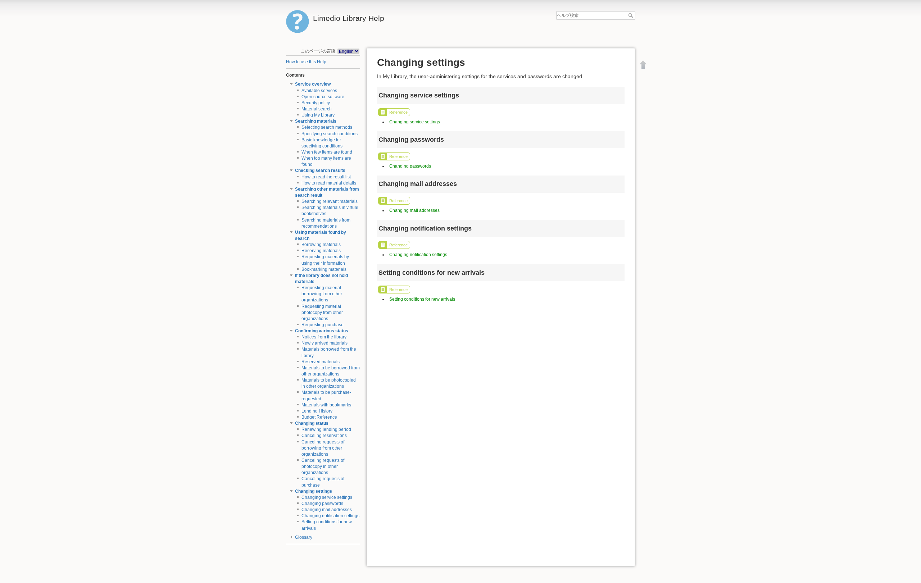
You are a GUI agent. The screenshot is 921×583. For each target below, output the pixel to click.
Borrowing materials (321, 244)
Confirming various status (321, 330)
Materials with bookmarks (326, 404)
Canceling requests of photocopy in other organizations (322, 466)
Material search (316, 108)
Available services (319, 90)
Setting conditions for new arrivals (422, 299)
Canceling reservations (324, 435)
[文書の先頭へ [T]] (643, 64)
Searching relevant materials (329, 201)
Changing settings (313, 491)
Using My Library (318, 115)
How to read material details (328, 183)
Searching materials (315, 121)
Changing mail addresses (326, 509)
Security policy (315, 102)
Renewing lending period (326, 429)
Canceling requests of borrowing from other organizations (322, 448)
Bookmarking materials (323, 269)
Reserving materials (321, 250)
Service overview (313, 84)
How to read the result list (326, 176)
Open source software (322, 96)
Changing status (311, 423)
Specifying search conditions (329, 133)
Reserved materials (320, 361)
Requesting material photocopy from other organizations (322, 312)
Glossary (303, 537)
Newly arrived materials (324, 343)
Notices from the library (323, 337)
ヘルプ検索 (631, 15)
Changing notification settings (330, 515)
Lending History (316, 411)
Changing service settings (326, 497)
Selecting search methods (326, 127)
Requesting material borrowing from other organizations (321, 293)
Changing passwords (322, 503)
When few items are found (326, 152)
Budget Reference (319, 417)
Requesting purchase (322, 324)
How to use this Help (306, 61)
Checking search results (320, 170)
